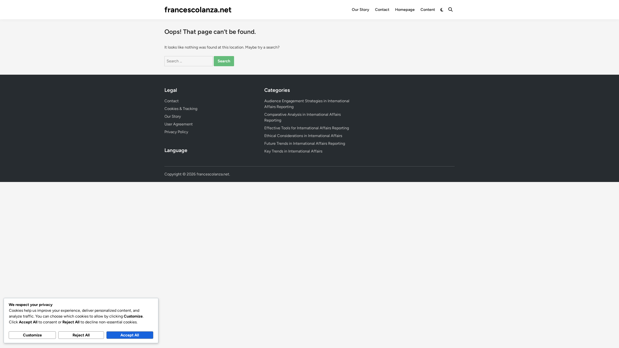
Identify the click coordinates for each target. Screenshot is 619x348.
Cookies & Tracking (180, 108)
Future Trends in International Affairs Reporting (304, 143)
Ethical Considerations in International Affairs (303, 135)
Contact (382, 9)
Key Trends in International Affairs (293, 151)
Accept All (129, 335)
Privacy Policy (176, 132)
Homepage (405, 9)
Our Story (360, 9)
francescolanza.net (198, 9)
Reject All (81, 335)
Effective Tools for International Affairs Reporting (306, 128)
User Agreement (178, 124)
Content (427, 9)
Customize (32, 335)
